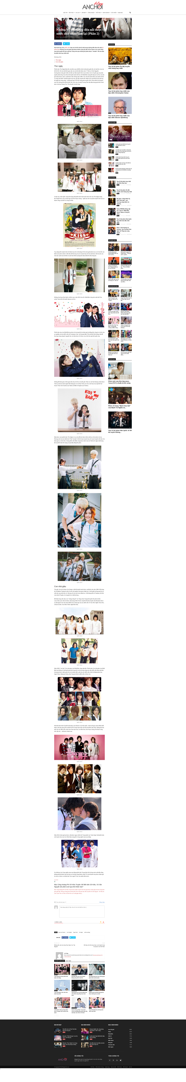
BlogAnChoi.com (78, 1059)
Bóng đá (110, 1042)
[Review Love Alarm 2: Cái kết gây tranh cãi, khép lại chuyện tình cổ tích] (113, 347)
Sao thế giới (74, 974)
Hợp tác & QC (113, 1067)
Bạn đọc (120, 12)
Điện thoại (110, 1040)
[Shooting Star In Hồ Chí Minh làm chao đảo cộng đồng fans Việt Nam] (79, 985)
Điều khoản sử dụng (100, 1067)
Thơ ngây (58, 60)
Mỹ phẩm (110, 1034)
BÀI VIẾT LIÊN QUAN (59, 961)
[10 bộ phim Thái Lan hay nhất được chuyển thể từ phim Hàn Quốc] (62, 1002)
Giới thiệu (92, 1067)
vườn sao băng (87, 932)
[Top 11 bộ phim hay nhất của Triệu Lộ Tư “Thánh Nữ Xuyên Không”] (113, 293)
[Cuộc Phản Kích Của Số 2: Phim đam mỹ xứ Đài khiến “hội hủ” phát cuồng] (126, 293)
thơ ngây (81, 932)
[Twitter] (120, 1060)
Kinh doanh (106, 12)
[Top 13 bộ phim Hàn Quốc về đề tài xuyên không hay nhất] (120, 420)
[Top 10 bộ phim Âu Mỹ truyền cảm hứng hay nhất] (120, 56)
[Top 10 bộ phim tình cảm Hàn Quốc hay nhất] (62, 985)
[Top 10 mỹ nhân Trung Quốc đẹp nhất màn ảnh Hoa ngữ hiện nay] (113, 306)
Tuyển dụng (107, 1067)
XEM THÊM (68, 961)
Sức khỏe (113, 12)
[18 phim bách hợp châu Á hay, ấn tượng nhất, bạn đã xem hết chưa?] (111, 158)
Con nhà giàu (59, 61)
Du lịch (78, 12)
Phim (61, 26)
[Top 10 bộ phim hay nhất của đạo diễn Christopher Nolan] (120, 80)
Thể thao (98, 12)
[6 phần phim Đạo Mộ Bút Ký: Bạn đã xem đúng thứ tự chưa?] (111, 145)
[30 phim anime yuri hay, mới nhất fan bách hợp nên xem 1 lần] (111, 164)
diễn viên (67, 47)
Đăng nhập (102, 902)
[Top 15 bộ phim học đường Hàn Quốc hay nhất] (97, 1002)
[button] (130, 12)
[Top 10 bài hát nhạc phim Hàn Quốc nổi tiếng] (62, 969)
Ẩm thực (71, 12)
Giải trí (65, 12)
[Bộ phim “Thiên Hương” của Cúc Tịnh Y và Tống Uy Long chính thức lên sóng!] (57, 1037)
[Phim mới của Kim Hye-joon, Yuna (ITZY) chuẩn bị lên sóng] (120, 370)
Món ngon (110, 1047)
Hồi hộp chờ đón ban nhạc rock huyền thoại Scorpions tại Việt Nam (94, 945)
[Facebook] (109, 1060)
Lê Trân (66, 953)
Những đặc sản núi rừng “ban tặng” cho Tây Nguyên (64, 945)
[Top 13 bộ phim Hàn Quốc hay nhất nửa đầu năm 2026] (112, 221)
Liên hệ (130, 1067)
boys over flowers (61, 932)
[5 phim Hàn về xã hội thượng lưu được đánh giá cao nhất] (97, 985)
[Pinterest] (113, 1060)
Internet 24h (111, 1044)
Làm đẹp (84, 12)
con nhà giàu (69, 932)
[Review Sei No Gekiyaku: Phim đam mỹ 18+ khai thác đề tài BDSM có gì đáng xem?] (111, 170)
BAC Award (125, 1067)
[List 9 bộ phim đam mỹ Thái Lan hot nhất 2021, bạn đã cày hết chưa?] (126, 347)
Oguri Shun (75, 932)
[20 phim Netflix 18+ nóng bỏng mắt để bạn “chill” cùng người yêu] (121, 133)
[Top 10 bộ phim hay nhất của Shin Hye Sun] (112, 184)
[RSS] (117, 1060)
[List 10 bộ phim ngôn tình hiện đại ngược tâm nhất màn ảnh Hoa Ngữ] (113, 334)
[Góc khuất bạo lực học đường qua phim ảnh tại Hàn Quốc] (97, 969)
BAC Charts (119, 1067)
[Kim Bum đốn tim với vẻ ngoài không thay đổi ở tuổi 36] (79, 969)
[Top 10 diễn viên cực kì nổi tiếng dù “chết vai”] (113, 274)
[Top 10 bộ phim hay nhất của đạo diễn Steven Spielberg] (120, 105)
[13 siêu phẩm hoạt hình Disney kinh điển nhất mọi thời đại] (126, 274)
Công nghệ (91, 12)
